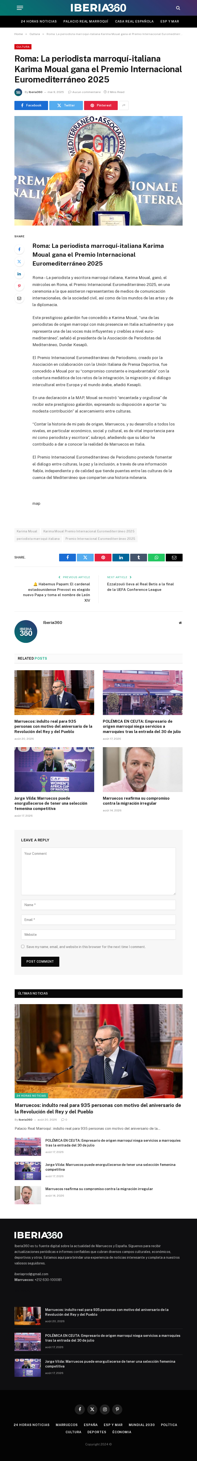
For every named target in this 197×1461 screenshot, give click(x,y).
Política (169, 1425)
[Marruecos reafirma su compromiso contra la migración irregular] (143, 769)
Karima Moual (27, 531)
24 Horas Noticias (39, 21)
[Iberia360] (98, 7)
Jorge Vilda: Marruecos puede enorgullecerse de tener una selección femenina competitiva (50, 803)
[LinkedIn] (19, 274)
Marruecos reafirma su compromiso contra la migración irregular (136, 801)
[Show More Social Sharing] (124, 105)
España (91, 1425)
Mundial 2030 (142, 1425)
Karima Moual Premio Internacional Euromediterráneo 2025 (89, 531)
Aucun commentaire (86, 92)
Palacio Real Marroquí (85, 21)
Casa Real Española (134, 21)
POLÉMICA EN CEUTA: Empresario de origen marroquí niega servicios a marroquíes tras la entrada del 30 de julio (142, 726)
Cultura (23, 46)
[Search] (177, 7)
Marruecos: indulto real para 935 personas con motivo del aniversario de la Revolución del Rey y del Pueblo (53, 726)
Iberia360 (36, 92)
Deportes (96, 1432)
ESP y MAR (169, 21)
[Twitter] (19, 261)
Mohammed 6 (24, 1290)
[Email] (19, 298)
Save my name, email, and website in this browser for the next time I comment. (86, 947)
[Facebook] (19, 249)
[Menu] (20, 7)
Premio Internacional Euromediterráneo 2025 (100, 539)
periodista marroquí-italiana (38, 539)
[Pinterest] (19, 286)
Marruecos (67, 1425)
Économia (121, 1432)
